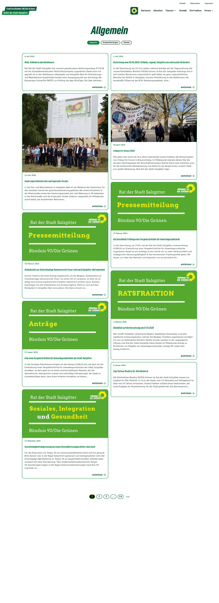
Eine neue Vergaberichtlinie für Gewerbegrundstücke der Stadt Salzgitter (58, 358)
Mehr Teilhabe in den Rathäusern (39, 62)
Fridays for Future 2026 (123, 150)
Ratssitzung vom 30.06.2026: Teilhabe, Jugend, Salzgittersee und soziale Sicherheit (151, 62)
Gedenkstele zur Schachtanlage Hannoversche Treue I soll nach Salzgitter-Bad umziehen (65, 269)
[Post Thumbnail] (65, 132)
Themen (127, 42)
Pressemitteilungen (110, 42)
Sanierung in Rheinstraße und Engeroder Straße (47, 181)
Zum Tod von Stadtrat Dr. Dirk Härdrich (130, 371)
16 (120, 496)
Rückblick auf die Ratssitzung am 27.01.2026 (133, 327)
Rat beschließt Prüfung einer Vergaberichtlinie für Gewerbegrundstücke (146, 239)
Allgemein (93, 42)
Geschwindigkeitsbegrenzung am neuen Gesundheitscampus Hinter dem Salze (60, 446)
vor (128, 496)
